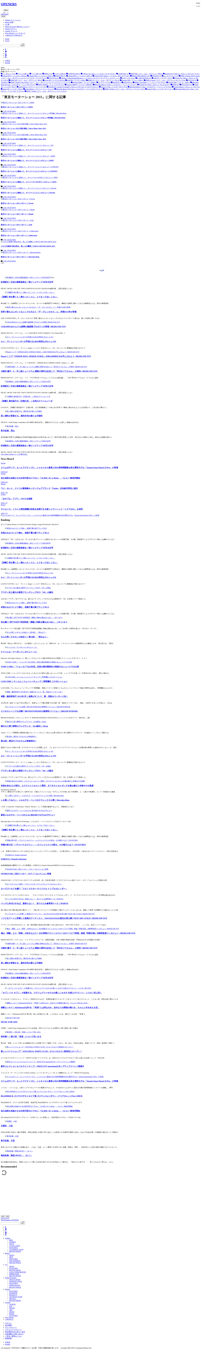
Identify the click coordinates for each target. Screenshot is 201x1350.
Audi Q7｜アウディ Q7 (162, 78)
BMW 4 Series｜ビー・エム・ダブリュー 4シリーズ (166, 80)
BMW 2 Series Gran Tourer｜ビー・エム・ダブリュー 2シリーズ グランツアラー (40, 82)
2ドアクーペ (104, 82)
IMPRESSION (14, 1274)
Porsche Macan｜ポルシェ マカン (186, 87)
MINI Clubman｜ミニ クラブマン (51, 85)
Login (198, 6)
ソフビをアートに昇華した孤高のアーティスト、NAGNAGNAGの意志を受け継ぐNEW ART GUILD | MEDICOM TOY (54, 918)
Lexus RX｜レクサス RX (54, 80)
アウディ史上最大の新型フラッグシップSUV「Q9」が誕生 (27, 592)
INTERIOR (13, 1293)
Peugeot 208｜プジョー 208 (132, 80)
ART (11, 1310)
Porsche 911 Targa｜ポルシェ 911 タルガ (154, 85)
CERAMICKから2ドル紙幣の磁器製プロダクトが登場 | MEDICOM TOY (33, 326)
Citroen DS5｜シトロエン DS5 (80, 76)
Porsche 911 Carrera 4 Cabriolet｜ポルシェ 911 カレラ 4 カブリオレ (73, 87)
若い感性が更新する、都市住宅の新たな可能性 (22, 416)
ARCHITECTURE (15, 1297)
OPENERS (9, 4)
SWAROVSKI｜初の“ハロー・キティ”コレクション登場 (26, 874)
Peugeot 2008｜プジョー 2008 (84, 82)
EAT (10, 1306)
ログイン (8, 1323)
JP (4, 12)
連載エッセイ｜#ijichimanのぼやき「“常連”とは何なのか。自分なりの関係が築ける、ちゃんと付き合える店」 (50, 1007)
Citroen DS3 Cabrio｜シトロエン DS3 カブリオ (112, 76)
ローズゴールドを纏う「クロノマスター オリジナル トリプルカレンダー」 (34, 889)
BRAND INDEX (15, 1251)
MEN (11, 1240)
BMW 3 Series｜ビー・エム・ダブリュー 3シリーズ (125, 89)
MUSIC (12, 1312)
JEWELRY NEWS (15, 1281)
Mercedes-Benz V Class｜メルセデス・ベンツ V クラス (116, 85)
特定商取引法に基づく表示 (15, 1332)
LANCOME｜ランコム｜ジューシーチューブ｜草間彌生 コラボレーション (34, 681)
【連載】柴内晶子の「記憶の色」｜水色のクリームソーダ (27, 401)
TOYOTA (54, 78)
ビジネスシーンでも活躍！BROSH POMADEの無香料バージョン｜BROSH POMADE (39, 711)
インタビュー (9, 74)
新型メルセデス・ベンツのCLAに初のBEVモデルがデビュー (28, 815)
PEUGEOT (186, 85)
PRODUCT (13, 1295)
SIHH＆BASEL (14, 1285)
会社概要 (8, 1325)
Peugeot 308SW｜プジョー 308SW (79, 85)
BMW (48, 74)
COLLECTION (14, 1246)
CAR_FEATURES (9, 111)
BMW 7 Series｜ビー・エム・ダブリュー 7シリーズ (46, 91)
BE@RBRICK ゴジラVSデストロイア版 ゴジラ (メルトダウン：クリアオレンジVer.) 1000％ (42, 1096)
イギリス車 (60, 74)
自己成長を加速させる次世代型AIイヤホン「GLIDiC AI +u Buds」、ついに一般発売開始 (40, 1111)
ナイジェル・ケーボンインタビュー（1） (19, 652)
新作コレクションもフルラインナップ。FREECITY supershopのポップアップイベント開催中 (42, 1066)
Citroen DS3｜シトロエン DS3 (15, 76)
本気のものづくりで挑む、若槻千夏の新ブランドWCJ (25, 533)
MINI (175, 85)
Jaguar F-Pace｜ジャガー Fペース (160, 89)
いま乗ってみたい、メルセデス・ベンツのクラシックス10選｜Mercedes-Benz (35, 800)
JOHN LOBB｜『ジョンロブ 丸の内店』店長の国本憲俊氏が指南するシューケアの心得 (40, 667)
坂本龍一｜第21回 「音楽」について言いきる (21, 1036)
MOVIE (12, 1308)
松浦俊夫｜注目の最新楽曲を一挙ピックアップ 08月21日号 (27, 386)
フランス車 (23, 74)
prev (3, 1216)
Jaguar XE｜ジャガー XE (13, 89)
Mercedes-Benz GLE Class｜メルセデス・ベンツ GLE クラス (79, 89)
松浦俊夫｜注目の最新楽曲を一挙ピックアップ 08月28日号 (27, 282)
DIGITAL (12, 1299)
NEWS (11, 1244)
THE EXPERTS (14, 1261)
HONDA (156, 76)
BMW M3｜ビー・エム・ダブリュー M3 (26, 80)
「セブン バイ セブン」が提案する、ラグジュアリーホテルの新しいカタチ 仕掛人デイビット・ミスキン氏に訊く (51, 993)
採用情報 (8, 1338)
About (7, 39)
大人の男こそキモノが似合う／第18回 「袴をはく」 (25, 637)
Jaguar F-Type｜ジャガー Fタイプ (114, 87)
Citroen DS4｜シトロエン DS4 (41, 76)
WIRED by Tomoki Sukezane (13, 859)
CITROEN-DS (74, 74)
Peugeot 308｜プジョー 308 (179, 82)
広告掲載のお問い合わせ (14, 1334)
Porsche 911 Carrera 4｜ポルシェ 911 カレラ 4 (182, 74)
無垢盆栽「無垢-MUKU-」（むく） (16, 1155)
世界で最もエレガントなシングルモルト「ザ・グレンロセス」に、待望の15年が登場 (39, 312)
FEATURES (13, 1248)
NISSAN (127, 82)
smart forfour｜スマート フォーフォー (39, 89)
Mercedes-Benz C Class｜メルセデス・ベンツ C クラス (150, 87)
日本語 (7, 61)
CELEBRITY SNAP (16, 1249)
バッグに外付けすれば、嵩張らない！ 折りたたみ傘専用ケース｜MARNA (34, 903)
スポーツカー (128, 78)
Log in (7, 41)
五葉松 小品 (7, 1126)
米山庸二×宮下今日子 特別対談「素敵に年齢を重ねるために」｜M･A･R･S (34, 622)
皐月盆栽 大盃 (8, 1140)
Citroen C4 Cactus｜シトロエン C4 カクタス (99, 74)
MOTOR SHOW (15, 1270)
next (7, 1216)
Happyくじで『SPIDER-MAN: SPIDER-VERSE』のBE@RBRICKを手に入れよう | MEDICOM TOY (46, 356)
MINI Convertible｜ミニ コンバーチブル (150, 82)
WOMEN (12, 1242)
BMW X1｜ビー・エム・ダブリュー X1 (103, 80)
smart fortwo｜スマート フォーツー (32, 87)
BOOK (11, 1314)
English (7, 63)
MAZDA (117, 82)
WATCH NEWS (14, 1279)
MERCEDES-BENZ (141, 76)
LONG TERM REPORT (17, 1272)
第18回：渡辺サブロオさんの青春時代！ (19, 741)
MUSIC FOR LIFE (9, 1022)
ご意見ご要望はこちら (13, 1336)
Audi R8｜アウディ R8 (76, 80)
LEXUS (192, 80)
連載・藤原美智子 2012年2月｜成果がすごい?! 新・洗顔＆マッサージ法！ (34, 696)
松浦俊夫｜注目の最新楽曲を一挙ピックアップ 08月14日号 (27, 445)
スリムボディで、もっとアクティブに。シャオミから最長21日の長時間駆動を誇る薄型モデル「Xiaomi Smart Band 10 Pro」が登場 (59, 1081)
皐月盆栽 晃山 (8, 431)
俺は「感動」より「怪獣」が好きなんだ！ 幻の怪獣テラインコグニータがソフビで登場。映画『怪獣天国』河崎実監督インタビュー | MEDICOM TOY (68, 933)
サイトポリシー (11, 1327)
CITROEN (123, 74)
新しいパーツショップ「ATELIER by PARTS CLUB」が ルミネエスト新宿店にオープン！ (41, 1051)
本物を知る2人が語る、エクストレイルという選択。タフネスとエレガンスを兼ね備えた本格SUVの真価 (47, 785)
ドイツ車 (36, 74)
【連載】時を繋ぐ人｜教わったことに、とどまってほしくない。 (30, 297)
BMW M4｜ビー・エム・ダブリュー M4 (147, 74)
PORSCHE (60, 76)
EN (8, 12)
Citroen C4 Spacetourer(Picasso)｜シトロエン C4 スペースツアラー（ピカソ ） (90, 78)
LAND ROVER (144, 78)
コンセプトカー (171, 76)
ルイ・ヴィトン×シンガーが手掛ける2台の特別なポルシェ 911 (28, 341)
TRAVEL (12, 1304)
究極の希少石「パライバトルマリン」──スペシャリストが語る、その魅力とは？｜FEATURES (43, 845)
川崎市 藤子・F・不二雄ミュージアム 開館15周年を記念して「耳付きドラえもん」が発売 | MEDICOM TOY (49, 371)
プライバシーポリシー (13, 1329)
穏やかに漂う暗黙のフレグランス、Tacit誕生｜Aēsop (24, 726)
